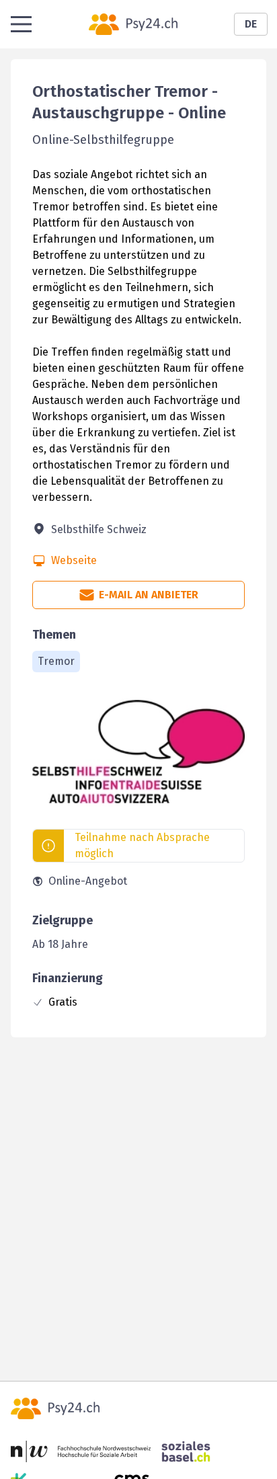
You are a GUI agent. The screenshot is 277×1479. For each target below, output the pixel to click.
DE (251, 23)
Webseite (74, 560)
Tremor (56, 661)
